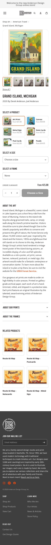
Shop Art (6, 21)
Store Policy (32, 516)
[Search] (34, 13)
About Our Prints (11, 307)
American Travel (20, 21)
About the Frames (11, 316)
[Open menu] (5, 13)
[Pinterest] (9, 483)
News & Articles (34, 511)
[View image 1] (7, 81)
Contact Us (7, 529)
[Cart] (46, 13)
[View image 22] (39, 81)
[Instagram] (4, 483)
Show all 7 (6, 89)
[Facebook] (14, 483)
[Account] (40, 13)
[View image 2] (18, 81)
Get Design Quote (11, 534)
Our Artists (32, 506)
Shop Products (9, 506)
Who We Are (32, 501)
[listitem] (37, 121)
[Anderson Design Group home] (25, 13)
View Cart (7, 511)
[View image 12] (28, 81)
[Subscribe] (44, 442)
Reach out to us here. (30, 477)
